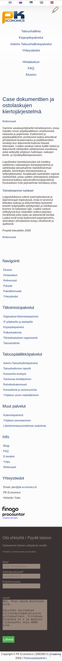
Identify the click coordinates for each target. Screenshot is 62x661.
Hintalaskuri (31, 62)
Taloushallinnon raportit (17, 368)
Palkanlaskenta (12, 332)
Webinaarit (9, 467)
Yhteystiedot (31, 50)
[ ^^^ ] (55, 655)
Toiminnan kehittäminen (17, 379)
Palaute (7, 285)
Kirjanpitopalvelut (31, 37)
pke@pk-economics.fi (24, 487)
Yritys (6, 461)
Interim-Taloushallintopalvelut (31, 44)
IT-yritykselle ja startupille (18, 321)
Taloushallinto (31, 31)
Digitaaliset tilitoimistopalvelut (20, 316)
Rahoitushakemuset (15, 384)
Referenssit (9, 121)
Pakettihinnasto (12, 291)
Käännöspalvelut (13, 415)
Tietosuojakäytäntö (34, 658)
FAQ (31, 68)
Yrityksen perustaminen (17, 420)
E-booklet (9, 456)
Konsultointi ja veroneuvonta (20, 389)
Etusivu (31, 74)
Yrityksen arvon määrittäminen (21, 395)
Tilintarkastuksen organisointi (20, 337)
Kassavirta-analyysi (14, 373)
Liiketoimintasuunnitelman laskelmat (24, 425)
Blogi (6, 445)
